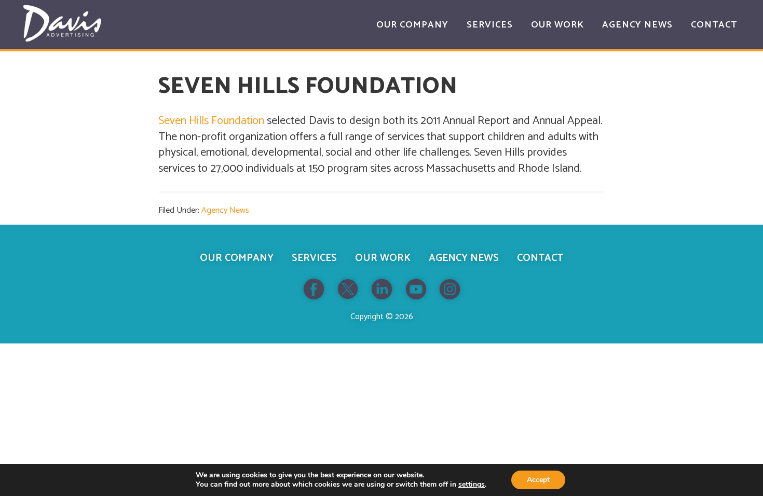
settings (471, 484)
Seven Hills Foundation (211, 121)
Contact (540, 258)
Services (314, 258)
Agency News (225, 210)
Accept (538, 480)
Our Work (383, 258)
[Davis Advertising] (62, 23)
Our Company (237, 258)
